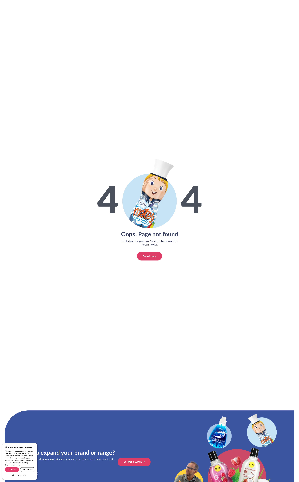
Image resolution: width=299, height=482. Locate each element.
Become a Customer (134, 462)
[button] (20, 475)
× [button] (35, 446)
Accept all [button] (12, 470)
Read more (25, 465)
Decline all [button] (27, 470)
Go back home (149, 256)
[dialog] (19, 461)
